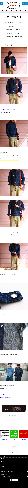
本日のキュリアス (14, 452)
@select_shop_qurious (14, 415)
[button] (1, 3)
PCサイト (14, 480)
